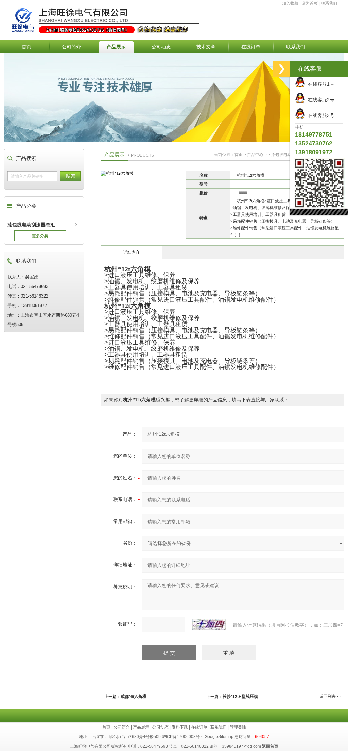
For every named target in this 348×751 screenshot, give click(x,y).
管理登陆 (238, 727)
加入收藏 (290, 3)
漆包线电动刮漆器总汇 (31, 224)
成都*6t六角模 (133, 696)
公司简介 (71, 46)
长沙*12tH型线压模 (240, 696)
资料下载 (180, 727)
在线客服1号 (319, 84)
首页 (26, 46)
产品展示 (116, 46)
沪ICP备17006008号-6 (183, 736)
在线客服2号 (319, 99)
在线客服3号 (319, 115)
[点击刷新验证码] (209, 624)
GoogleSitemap (219, 736)
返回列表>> (330, 696)
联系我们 (329, 3)
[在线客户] (281, 69)
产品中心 (255, 154)
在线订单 (250, 46)
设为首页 (309, 3)
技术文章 (205, 46)
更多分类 (40, 236)
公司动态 (161, 46)
